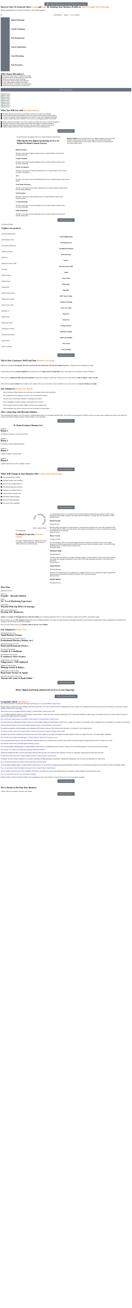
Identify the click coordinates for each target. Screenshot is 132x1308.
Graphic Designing (18, 29)
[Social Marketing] (5, 57)
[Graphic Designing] (5, 30)
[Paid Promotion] (5, 66)
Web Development (17, 38)
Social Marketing (17, 56)
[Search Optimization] (5, 48)
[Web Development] (5, 39)
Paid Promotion (17, 65)
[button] (66, 4)
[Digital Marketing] (5, 21)
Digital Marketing (17, 20)
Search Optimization (18, 47)
